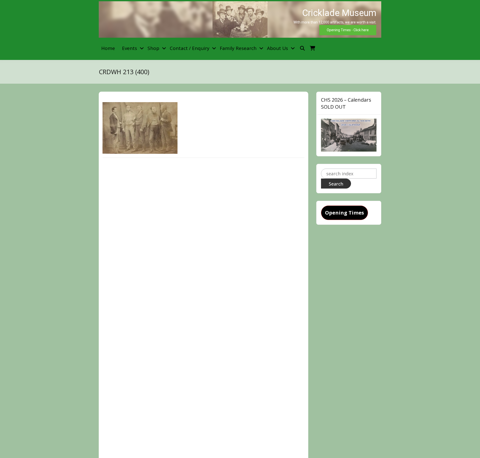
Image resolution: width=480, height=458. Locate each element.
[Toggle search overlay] (302, 48)
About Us (277, 48)
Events (129, 48)
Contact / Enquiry (190, 48)
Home (108, 48)
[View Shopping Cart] (312, 48)
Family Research (238, 48)
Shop (153, 48)
